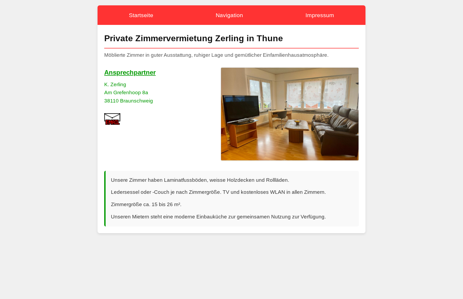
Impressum (319, 15)
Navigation (229, 15)
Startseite (141, 15)
